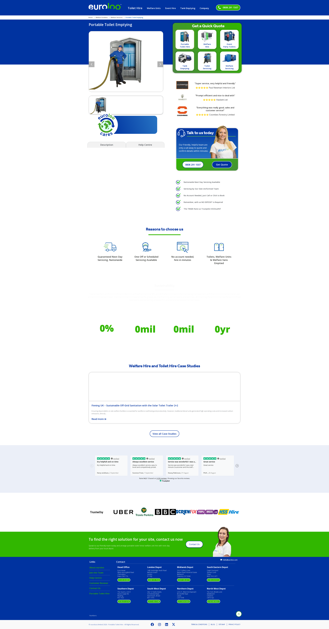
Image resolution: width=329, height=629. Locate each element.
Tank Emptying (187, 8)
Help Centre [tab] (145, 144)
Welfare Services (117, 17)
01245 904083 (124, 580)
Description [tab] (106, 144)
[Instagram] (159, 624)
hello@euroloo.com (230, 560)
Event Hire (170, 8)
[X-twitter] (173, 624)
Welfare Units (154, 8)
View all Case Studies (164, 433)
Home (90, 17)
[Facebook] (152, 624)
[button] (91, 64)
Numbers (93, 615)
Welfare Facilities (102, 17)
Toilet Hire (135, 8)
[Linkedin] (166, 624)
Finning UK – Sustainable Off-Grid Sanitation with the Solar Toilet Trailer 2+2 (135, 405)
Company (204, 8)
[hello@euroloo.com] (221, 560)
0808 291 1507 (230, 7)
